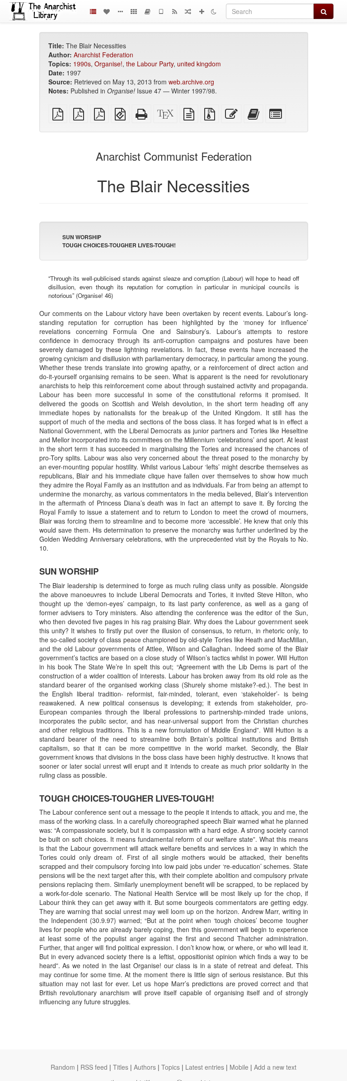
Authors (145, 1067)
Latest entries (204, 1067)
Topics (170, 1067)
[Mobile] (161, 11)
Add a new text (275, 1067)
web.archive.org (191, 81)
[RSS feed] (174, 11)
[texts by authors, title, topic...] (106, 11)
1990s (82, 63)
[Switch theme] (213, 11)
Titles (120, 1067)
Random (63, 1067)
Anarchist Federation (103, 54)
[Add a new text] (201, 11)
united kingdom (199, 63)
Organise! (108, 63)
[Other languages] (134, 11)
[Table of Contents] (93, 11)
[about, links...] (120, 11)
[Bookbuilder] (147, 11)
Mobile (239, 1067)
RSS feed (94, 1067)
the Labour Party (150, 63)
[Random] (188, 11)
